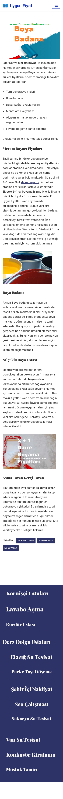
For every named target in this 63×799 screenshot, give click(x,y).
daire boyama (30, 182)
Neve (23, 785)
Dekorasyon (46, 540)
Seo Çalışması (31, 704)
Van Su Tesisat (23, 739)
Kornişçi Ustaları (27, 593)
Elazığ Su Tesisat (31, 656)
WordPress (36, 785)
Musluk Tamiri (21, 769)
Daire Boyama (26, 540)
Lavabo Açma (25, 609)
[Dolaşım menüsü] (56, 6)
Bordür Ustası (20, 624)
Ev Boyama (10, 548)
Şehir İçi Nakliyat (31, 689)
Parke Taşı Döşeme (32, 671)
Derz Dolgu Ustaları (27, 642)
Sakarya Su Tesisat (31, 718)
